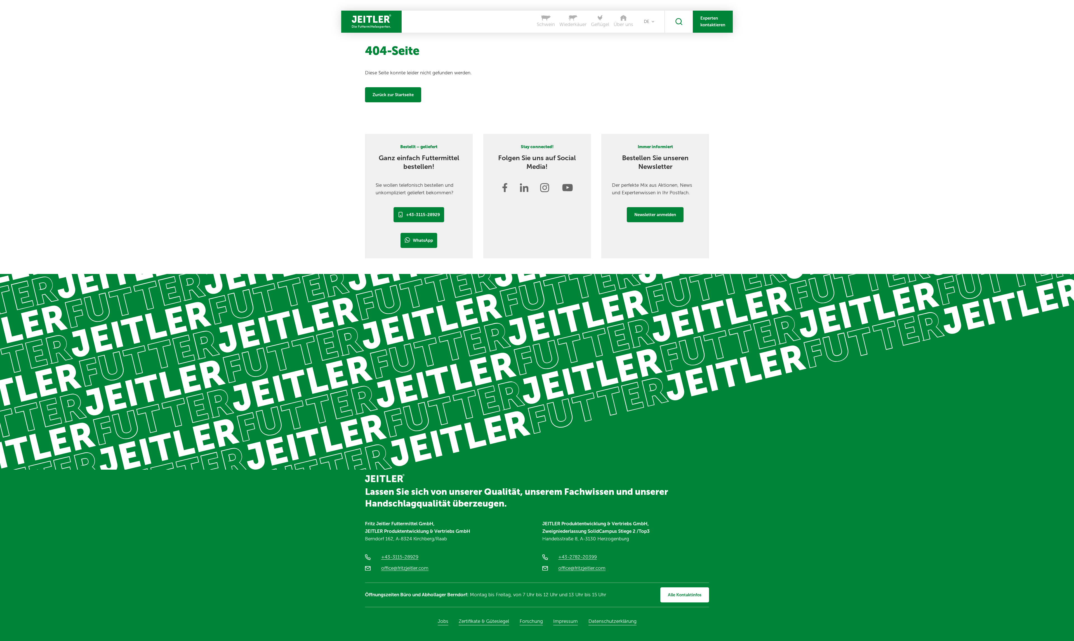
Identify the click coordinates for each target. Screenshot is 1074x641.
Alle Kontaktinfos (684, 594)
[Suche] (679, 21)
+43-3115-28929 (423, 214)
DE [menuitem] (646, 21)
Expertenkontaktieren (712, 21)
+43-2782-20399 (577, 557)
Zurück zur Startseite (393, 94)
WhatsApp (423, 240)
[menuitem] (649, 21)
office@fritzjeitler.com (404, 568)
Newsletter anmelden (655, 214)
